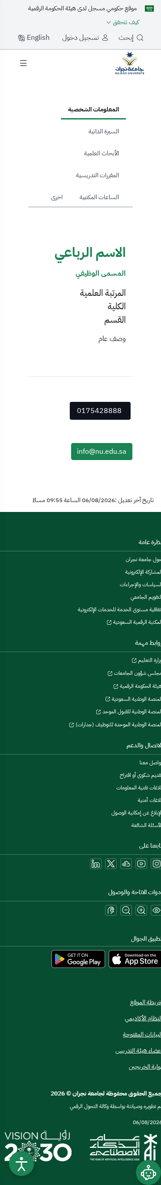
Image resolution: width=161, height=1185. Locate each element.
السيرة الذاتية (104, 131)
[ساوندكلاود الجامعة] (126, 863)
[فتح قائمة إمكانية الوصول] (21, 1163)
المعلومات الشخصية (93, 109)
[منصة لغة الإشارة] (110, 910)
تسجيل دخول (80, 37)
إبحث (126, 37)
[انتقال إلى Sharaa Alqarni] (130, 62)
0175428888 (99, 410)
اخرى (57, 197)
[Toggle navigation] (23, 63)
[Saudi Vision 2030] (38, 1147)
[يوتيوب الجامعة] (141, 863)
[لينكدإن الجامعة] (95, 863)
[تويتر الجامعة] (110, 863)
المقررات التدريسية (97, 175)
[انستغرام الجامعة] (156, 863)
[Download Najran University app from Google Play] (78, 958)
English (37, 37)
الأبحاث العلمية (101, 153)
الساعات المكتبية (99, 197)
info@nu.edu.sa (102, 451)
